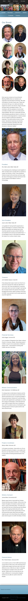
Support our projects (5, 589)
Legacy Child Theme (13, 597)
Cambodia (10, 15)
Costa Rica (17, 12)
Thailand (18, 15)
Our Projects (15, 1)
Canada (3, 12)
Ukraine (25, 12)
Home (4, 1)
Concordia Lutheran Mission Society (14, 7)
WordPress (12, 599)
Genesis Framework (22, 597)
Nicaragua (10, 12)
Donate (17, 3)
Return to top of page (14, 596)
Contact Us (11, 3)
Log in (16, 599)
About (9, 1)
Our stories (23, 1)
